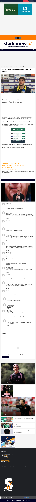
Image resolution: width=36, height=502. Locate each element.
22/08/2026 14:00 (10, 382)
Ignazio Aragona (6, 455)
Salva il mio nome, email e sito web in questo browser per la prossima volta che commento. (18, 354)
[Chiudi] (34, 1)
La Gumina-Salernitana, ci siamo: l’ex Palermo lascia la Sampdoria (24, 418)
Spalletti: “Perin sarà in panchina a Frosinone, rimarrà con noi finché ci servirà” (13, 466)
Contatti (6, 497)
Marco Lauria (9, 461)
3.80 (15, 136)
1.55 (13, 136)
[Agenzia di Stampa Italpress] (8, 441)
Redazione (4, 414)
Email (19, 346)
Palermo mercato (28, 171)
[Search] (33, 49)
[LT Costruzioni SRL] (25, 9)
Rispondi (7, 218)
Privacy (0, 497)
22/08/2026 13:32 (8, 414)
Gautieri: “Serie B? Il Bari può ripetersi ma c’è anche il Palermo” (27, 175)
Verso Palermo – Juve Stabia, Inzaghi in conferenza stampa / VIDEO (12, 468)
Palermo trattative (7, 172)
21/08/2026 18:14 (20, 426)
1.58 (13, 138)
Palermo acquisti (5, 171)
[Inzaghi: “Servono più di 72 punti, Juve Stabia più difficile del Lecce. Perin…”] (18, 373)
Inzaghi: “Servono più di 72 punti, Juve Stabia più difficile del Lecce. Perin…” (16, 380)
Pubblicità (10, 497)
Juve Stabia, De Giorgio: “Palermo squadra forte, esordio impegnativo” (12, 472)
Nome (3, 346)
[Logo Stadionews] (8, 484)
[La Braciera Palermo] (11, 9)
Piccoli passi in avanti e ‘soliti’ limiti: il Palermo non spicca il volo (9, 175)
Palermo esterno (23, 171)
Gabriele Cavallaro (5, 382)
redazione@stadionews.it (5, 460)
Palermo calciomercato (17, 171)
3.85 (15, 138)
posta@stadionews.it (4, 457)
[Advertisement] (18, 27)
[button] (3, 50)
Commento (4, 333)
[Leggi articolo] (7, 388)
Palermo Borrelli (11, 171)
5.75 (17, 138)
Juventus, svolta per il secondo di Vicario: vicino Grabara (12, 413)
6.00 (17, 136)
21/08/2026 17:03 (20, 432)
